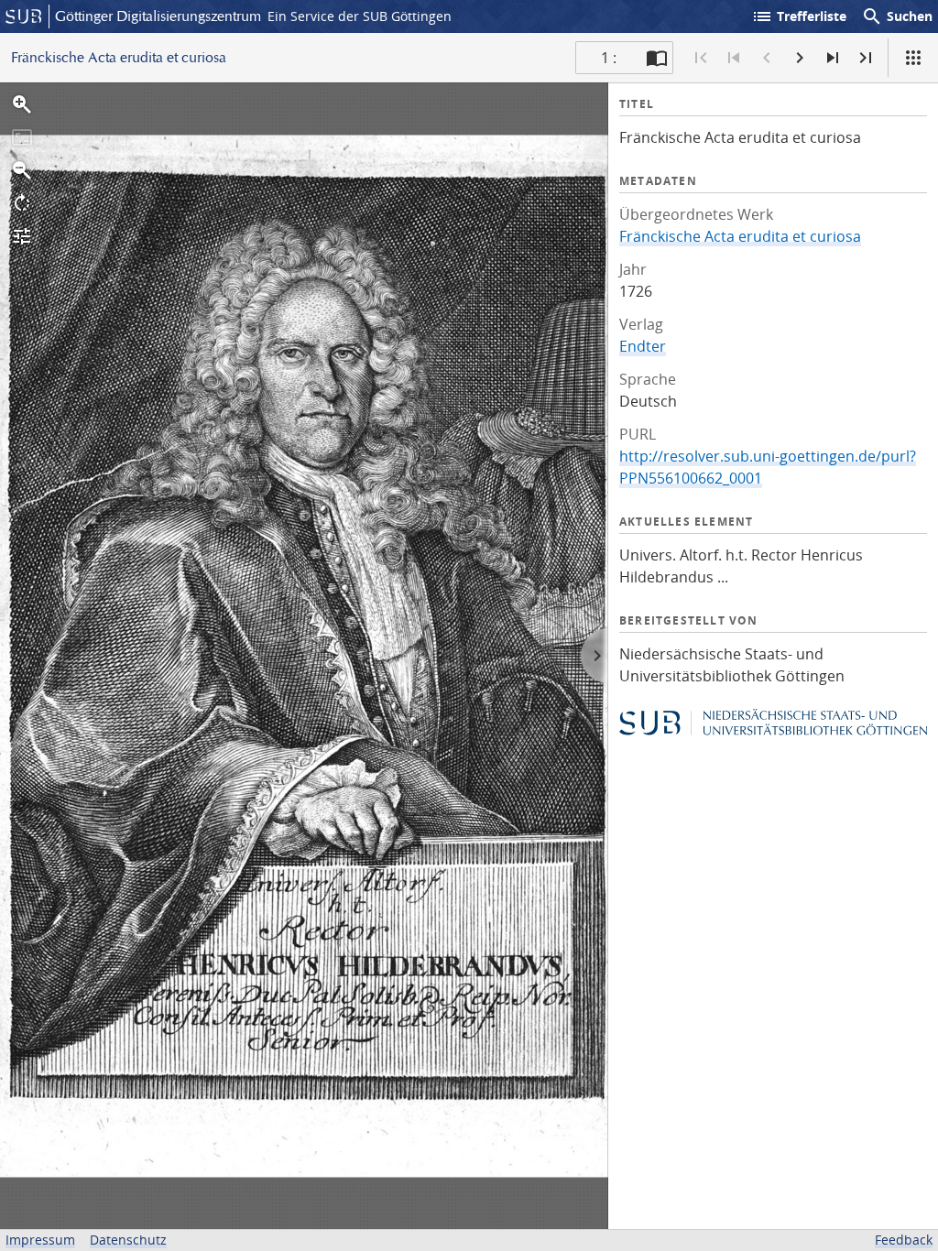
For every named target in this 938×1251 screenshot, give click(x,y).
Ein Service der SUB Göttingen (359, 16)
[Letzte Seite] (865, 57)
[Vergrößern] (21, 104)
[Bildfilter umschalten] (21, 236)
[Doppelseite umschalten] (656, 57)
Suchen (897, 16)
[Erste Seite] (700, 57)
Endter (642, 346)
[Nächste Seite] (799, 57)
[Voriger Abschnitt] (733, 57)
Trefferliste (798, 16)
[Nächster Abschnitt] (832, 57)
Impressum (40, 1239)
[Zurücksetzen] (21, 137)
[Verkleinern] (21, 170)
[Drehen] (21, 203)
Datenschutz (128, 1239)
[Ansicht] (913, 57)
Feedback (904, 1239)
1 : (608, 58)
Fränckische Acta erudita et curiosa (740, 236)
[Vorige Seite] (766, 57)
